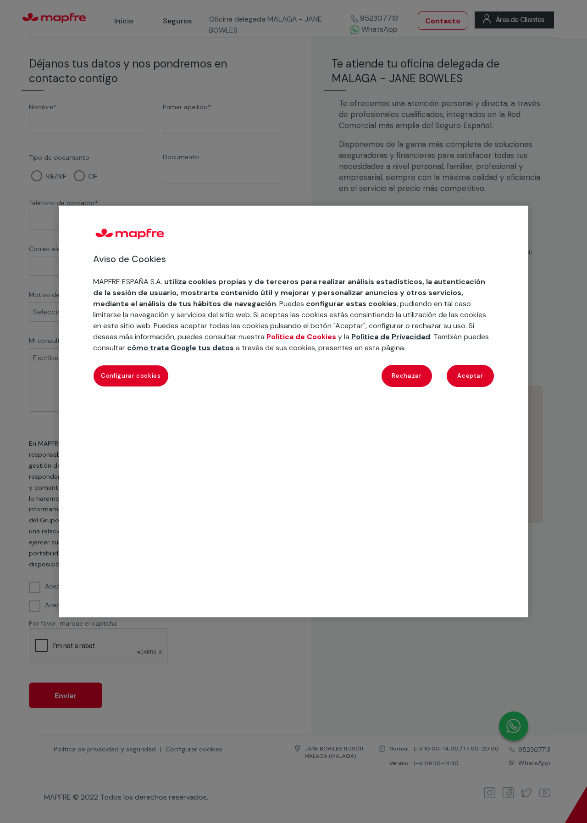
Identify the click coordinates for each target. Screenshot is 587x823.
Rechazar (406, 376)
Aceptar (470, 376)
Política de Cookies (301, 337)
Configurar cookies (131, 376)
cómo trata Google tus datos (180, 348)
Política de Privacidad (390, 337)
